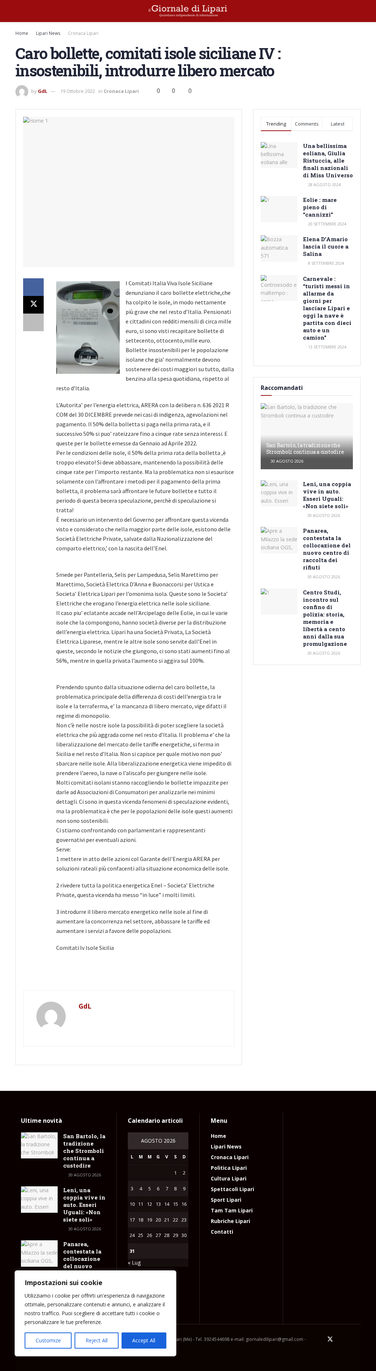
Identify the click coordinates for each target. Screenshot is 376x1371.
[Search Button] (357, 11)
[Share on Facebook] (33, 287)
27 (158, 1235)
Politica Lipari (229, 1167)
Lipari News (48, 33)
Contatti (222, 1231)
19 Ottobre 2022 (77, 91)
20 (158, 1219)
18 (140, 1219)
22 (175, 1219)
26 (149, 1235)
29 (175, 1235)
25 (140, 1235)
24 (132, 1235)
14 (166, 1204)
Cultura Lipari (228, 1178)
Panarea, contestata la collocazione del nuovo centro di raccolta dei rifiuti (327, 549)
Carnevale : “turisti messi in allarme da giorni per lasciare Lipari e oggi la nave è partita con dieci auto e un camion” (327, 308)
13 (158, 1204)
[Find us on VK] (349, 1339)
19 (149, 1219)
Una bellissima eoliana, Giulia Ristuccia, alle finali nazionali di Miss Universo (328, 160)
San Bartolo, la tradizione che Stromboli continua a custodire (305, 448)
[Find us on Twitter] (330, 1339)
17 (132, 1219)
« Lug (134, 1262)
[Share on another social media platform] (33, 322)
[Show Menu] (18, 11)
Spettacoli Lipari (232, 1189)
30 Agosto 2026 (286, 461)
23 (184, 1219)
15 (175, 1204)
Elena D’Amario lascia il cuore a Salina (325, 246)
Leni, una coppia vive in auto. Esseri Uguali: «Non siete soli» (327, 495)
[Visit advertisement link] (128, 975)
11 (140, 1204)
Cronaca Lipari (83, 33)
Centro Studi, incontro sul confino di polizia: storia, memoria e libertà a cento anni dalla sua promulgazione (325, 618)
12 (149, 1204)
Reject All (97, 1340)
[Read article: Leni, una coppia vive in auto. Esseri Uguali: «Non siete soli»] (279, 493)
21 (166, 1219)
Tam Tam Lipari (232, 1210)
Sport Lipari (226, 1199)
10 (132, 1204)
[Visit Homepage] (188, 11)
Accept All (143, 1340)
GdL (42, 91)
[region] (95, 1313)
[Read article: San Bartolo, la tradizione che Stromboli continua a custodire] (39, 1145)
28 (166, 1235)
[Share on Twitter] (33, 305)
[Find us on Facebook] (320, 1339)
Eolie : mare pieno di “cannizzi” (320, 207)
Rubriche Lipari (230, 1221)
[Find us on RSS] (358, 1339)
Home (21, 33)
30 (184, 1235)
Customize (48, 1340)
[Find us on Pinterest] (340, 1339)
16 (184, 1204)
